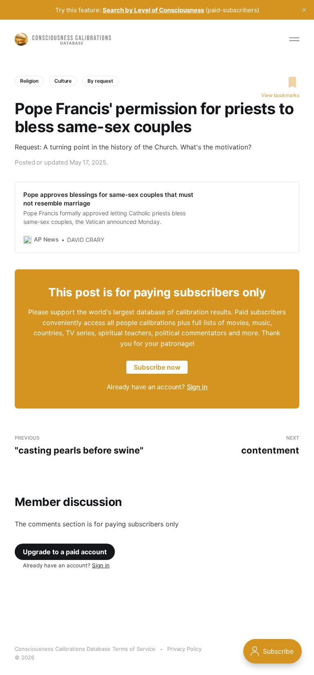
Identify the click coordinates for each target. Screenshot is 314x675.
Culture (63, 81)
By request (100, 81)
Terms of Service (133, 649)
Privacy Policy (184, 649)
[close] (304, 9)
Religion (29, 81)
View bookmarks (280, 95)
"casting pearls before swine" (79, 445)
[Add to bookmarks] (280, 82)
